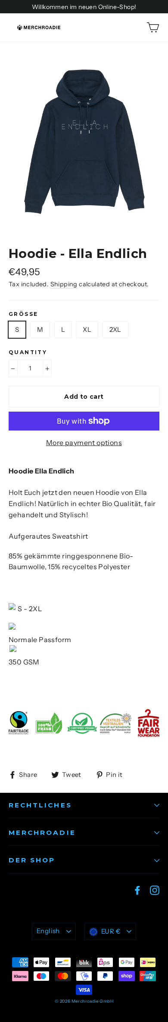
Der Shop (32, 860)
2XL (115, 329)
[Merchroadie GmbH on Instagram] (154, 889)
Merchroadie (42, 832)
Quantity (28, 352)
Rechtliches (40, 805)
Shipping (64, 284)
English (48, 931)
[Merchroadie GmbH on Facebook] (137, 889)
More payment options (84, 442)
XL (87, 329)
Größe (23, 314)
